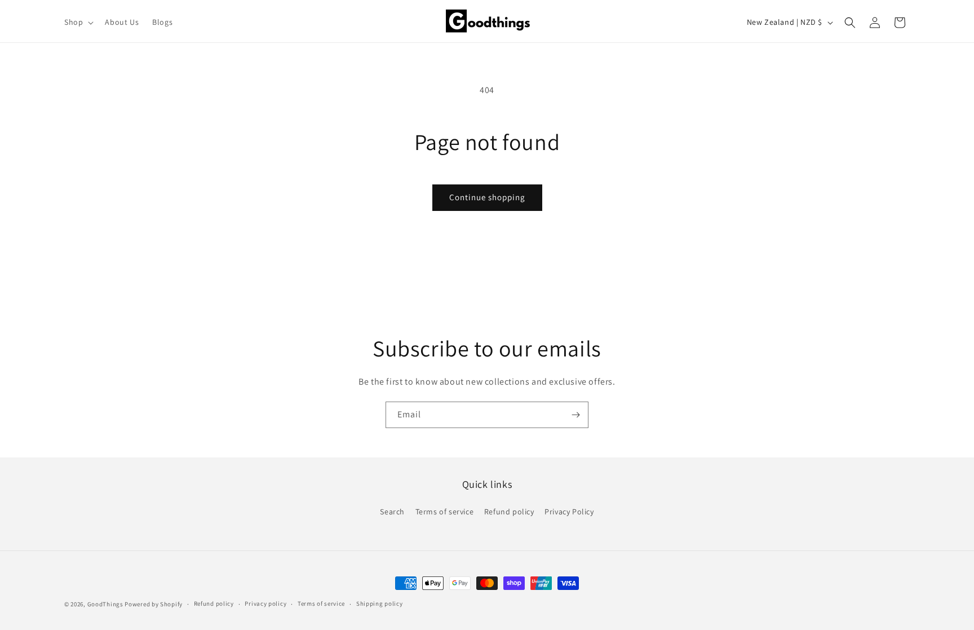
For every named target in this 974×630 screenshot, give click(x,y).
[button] (77, 22)
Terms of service (444, 511)
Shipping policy (379, 603)
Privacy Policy (569, 511)
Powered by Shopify (154, 604)
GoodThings (105, 604)
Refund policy (509, 511)
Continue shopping (487, 197)
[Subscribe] (575, 415)
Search (392, 511)
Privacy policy (265, 603)
